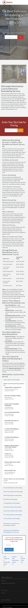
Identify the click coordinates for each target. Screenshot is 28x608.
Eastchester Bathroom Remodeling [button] (12, 507)
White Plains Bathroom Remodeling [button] (12, 495)
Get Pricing (9, 549)
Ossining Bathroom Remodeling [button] (11, 503)
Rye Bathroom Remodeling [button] (10, 499)
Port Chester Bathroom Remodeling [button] (12, 514)
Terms (4, 607)
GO (20, 37)
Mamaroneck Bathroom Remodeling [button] (12, 510)
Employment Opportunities (8, 583)
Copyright (9, 607)
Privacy (26, 605)
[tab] (14, 379)
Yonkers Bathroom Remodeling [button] (11, 379)
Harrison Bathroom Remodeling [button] (11, 518)
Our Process (4, 590)
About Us (3, 580)
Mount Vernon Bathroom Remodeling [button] (13, 491)
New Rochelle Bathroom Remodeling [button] (12, 487)
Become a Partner (5, 600)
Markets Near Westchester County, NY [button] (15, 560)
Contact (3, 593)
